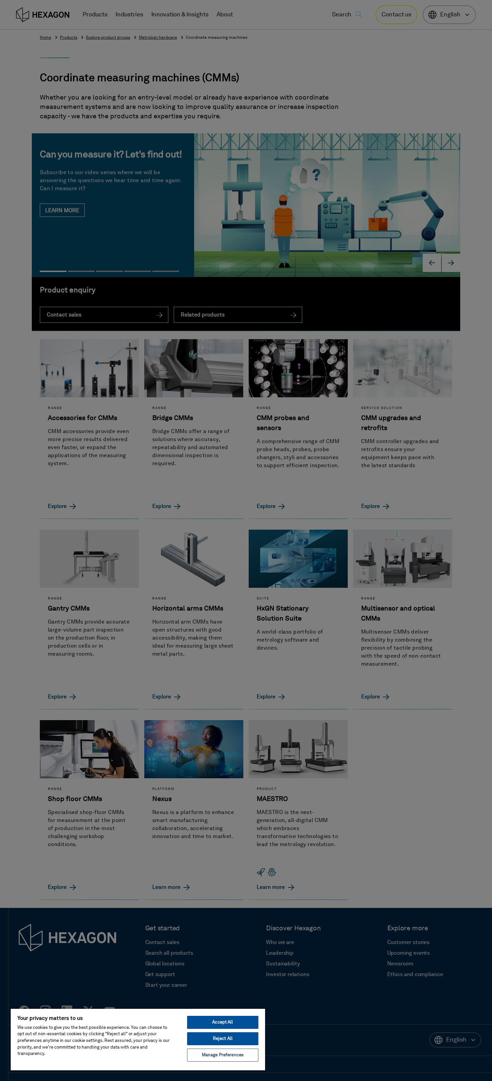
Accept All (222, 1022)
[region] (138, 1039)
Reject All (223, 1039)
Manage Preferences (223, 1055)
